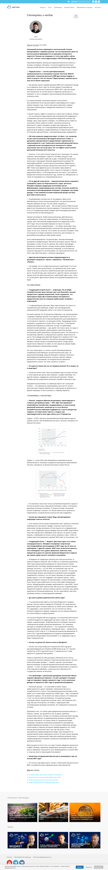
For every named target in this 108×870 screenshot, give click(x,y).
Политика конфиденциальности (42, 857)
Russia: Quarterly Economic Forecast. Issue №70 (43, 780)
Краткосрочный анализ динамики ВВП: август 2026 (45, 777)
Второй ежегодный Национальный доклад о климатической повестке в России (22, 817)
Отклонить (99, 867)
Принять (79, 867)
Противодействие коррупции (22, 857)
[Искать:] (81, 2)
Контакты (9, 857)
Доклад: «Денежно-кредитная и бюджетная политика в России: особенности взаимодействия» (82, 817)
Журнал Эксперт (33, 45)
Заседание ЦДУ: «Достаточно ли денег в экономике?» (46, 774)
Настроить (89, 867)
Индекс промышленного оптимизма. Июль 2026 (44, 782)
